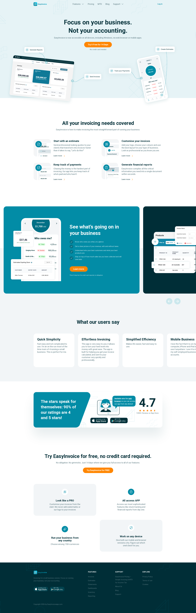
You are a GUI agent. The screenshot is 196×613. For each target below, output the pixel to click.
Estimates (91, 581)
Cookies (145, 584)
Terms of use (147, 581)
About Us (118, 586)
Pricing (91, 4)
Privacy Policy (147, 577)
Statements (92, 584)
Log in (160, 4)
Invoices (91, 577)
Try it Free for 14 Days (98, 44)
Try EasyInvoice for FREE (98, 470)
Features (77, 4)
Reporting (91, 596)
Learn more (58, 156)
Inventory (91, 592)
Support (116, 4)
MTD (100, 4)
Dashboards (92, 588)
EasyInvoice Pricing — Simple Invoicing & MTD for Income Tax (124, 580)
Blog (107, 4)
